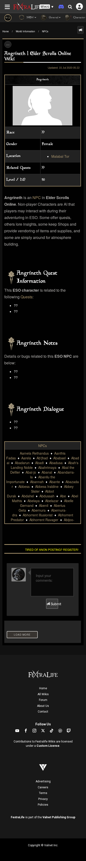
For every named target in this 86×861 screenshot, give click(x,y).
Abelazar (52, 500)
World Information (25, 31)
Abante (54, 481)
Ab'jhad (42, 458)
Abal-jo (31, 472)
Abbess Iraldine (47, 486)
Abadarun (22, 462)
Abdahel (28, 496)
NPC (36, 197)
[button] (46, 7)
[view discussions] (80, 30)
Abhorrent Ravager (43, 519)
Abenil (43, 505)
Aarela (26, 458)
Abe (63, 496)
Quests (26, 297)
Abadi (39, 462)
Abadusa (56, 462)
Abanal (47, 472)
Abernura (39, 510)
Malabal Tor (60, 156)
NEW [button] (30, 17)
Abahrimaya (47, 467)
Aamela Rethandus (34, 453)
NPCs (45, 31)
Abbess (24, 486)
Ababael (59, 458)
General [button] (53, 17)
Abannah (37, 481)
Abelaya (33, 500)
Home (5, 31)
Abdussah (46, 496)
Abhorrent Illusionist (38, 515)
